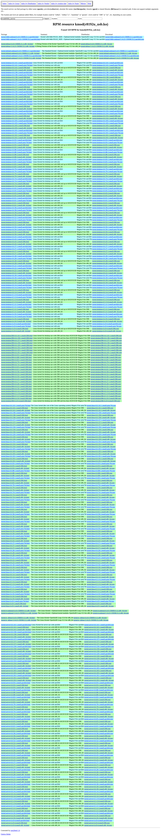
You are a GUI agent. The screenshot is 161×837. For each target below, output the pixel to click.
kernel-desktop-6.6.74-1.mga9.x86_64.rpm (107, 186)
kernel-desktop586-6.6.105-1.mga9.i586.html (17, 350)
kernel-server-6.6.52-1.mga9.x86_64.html (15, 745)
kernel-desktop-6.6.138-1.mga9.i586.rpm (106, 77)
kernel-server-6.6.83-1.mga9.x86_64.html (15, 702)
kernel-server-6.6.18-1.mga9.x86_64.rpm (98, 789)
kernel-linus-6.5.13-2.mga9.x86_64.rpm (100, 584)
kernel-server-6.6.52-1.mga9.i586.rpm (97, 743)
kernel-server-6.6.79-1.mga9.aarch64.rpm (98, 704)
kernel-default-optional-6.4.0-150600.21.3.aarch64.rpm (118, 51)
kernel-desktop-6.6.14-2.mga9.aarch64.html (16, 285)
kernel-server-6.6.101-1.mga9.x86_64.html (16, 680)
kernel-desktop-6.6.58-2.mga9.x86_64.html (16, 215)
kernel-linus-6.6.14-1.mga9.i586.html (14, 575)
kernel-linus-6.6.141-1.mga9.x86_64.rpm (101, 410)
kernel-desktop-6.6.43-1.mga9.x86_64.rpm (107, 244)
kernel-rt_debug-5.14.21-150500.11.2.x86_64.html (18, 620)
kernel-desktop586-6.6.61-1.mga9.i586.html (16, 369)
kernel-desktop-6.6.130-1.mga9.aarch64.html (16, 92)
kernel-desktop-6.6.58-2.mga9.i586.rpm (106, 213)
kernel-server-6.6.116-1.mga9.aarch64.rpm (99, 661)
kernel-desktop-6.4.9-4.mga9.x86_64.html (15, 331)
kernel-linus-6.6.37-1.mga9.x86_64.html (15, 548)
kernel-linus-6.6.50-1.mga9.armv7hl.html (15, 529)
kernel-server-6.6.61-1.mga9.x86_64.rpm (98, 731)
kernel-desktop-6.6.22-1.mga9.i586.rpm (106, 271)
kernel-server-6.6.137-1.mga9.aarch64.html (16, 639)
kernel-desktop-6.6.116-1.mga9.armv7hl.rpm (107, 113)
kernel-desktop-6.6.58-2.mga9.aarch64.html (16, 208)
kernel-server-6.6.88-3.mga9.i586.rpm (97, 692)
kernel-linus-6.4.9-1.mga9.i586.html (13, 604)
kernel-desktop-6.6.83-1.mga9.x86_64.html (16, 167)
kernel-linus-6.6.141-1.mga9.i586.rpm (100, 408)
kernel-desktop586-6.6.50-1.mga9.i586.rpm (106, 377)
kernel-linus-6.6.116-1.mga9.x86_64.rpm (101, 446)
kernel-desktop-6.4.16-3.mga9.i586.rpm (106, 319)
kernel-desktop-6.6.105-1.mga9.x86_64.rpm (107, 128)
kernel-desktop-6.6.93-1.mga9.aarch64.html (16, 140)
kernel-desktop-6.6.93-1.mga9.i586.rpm (106, 145)
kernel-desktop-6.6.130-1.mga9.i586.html (15, 97)
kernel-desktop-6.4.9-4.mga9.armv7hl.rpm (106, 326)
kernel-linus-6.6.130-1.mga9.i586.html (14, 430)
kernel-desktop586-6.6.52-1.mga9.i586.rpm (106, 374)
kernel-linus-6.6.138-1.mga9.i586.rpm (100, 415)
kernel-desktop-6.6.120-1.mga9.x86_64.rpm (107, 109)
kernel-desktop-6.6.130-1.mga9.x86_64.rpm (107, 99)
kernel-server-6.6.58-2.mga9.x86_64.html (15, 738)
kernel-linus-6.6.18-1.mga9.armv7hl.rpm (101, 565)
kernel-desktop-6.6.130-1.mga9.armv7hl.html (17, 94)
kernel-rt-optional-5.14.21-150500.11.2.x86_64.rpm (111, 613)
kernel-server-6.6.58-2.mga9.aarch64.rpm (98, 733)
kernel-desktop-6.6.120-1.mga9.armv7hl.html (17, 104)
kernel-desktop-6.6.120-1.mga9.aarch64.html (16, 101)
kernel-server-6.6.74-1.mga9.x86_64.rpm (98, 716)
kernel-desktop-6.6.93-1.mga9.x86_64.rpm (107, 147)
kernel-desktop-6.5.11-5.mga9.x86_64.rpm (107, 312)
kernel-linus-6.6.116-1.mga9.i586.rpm (100, 444)
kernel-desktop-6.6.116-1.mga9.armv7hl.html (16, 113)
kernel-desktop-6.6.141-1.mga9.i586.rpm (106, 68)
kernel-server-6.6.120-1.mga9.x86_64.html (16, 658)
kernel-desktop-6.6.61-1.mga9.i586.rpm (106, 203)
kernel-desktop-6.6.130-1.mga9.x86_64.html (16, 99)
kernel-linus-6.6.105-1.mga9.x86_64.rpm (101, 454)
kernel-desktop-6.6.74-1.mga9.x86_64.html (16, 186)
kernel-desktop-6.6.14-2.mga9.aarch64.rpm (107, 285)
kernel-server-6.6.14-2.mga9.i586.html (14, 794)
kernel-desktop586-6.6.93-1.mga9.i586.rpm (106, 355)
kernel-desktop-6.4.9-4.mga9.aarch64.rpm (106, 324)
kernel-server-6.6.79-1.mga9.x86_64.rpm (98, 709)
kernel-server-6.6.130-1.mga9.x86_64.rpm (99, 651)
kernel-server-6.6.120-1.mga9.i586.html (15, 656)
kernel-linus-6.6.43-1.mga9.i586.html (14, 538)
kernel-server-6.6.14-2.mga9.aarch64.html (15, 791)
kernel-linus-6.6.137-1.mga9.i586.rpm (100, 422)
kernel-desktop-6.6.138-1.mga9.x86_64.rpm (107, 80)
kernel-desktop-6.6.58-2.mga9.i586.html (15, 213)
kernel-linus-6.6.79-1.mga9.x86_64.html (15, 490)
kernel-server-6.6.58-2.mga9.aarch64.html (15, 733)
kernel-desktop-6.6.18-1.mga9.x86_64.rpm (107, 283)
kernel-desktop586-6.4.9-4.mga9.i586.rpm (105, 401)
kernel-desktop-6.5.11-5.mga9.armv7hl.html (16, 307)
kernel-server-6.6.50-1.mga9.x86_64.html (15, 753)
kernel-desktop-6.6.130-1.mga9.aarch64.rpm (107, 92)
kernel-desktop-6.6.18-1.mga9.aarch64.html (16, 275)
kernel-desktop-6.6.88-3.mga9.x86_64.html (16, 157)
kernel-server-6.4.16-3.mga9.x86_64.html (15, 818)
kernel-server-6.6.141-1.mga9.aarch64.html (16, 625)
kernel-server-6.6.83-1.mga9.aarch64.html (15, 697)
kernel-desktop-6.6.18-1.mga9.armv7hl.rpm (107, 278)
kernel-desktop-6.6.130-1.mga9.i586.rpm (106, 97)
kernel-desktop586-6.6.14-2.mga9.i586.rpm (106, 391)
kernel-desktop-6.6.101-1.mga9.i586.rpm (106, 135)
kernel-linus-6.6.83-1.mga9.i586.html (14, 480)
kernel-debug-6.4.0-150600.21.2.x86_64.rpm (96, 44)
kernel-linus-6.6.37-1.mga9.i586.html (14, 546)
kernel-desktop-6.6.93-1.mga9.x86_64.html (16, 147)
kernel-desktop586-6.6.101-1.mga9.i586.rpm (106, 352)
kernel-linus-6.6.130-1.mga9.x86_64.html (15, 432)
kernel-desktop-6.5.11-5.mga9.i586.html (15, 309)
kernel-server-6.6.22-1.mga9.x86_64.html (15, 782)
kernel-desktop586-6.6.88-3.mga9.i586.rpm (106, 357)
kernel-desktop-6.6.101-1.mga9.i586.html (15, 135)
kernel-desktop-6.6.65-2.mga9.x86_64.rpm (107, 196)
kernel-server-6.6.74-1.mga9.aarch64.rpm (98, 712)
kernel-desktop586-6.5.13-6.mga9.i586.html (16, 394)
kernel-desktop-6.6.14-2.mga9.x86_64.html (16, 292)
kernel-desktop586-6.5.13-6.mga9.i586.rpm (106, 394)
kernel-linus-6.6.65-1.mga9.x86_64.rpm (100, 504)
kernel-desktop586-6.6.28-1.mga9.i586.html (16, 384)
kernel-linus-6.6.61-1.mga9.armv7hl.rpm (101, 507)
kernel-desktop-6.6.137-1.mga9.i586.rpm (106, 87)
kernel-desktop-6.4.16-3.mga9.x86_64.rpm (107, 321)
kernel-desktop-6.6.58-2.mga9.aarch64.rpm (107, 208)
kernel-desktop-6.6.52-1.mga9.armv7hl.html (16, 220)
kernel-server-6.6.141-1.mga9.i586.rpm (97, 627)
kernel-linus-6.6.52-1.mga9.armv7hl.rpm (101, 521)
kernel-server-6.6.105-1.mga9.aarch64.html (16, 668)
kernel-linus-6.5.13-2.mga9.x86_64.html (15, 584)
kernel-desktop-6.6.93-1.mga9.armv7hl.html (16, 142)
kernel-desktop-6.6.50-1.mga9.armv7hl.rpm (107, 229)
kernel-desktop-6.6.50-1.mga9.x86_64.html (16, 234)
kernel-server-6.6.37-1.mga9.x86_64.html (15, 767)
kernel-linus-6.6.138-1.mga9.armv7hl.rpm (101, 413)
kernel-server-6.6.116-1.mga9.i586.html (15, 663)
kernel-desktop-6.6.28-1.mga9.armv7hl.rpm (107, 258)
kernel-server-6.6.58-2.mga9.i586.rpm (97, 736)
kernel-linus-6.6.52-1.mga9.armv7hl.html (15, 521)
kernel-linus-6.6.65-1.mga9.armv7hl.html (15, 500)
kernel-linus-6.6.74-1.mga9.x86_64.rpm (100, 497)
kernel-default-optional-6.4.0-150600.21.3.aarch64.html (20, 51)
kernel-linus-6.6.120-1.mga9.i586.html (14, 437)
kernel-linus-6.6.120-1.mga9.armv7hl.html (15, 434)
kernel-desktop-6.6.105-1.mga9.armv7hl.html (17, 123)
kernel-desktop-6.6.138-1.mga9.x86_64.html (16, 80)
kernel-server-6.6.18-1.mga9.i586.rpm (97, 787)
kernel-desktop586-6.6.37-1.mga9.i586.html (16, 381)
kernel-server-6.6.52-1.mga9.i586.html (14, 743)
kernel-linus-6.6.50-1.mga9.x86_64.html (15, 533)
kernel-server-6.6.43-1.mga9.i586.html (14, 758)
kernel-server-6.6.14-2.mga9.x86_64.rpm (98, 796)
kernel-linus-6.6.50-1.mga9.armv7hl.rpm (101, 529)
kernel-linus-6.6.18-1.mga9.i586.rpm (99, 567)
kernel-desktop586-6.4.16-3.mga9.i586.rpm (106, 398)
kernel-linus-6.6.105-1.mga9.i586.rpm (100, 451)
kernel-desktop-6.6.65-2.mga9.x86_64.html (16, 196)
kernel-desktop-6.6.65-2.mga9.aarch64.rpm (107, 188)
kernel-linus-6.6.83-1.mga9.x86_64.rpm (100, 483)
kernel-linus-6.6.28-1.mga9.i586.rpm (99, 553)
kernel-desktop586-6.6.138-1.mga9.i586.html (17, 338)
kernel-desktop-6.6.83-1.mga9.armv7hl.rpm (107, 162)
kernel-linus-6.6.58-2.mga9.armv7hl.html (15, 514)
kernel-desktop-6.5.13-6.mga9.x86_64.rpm (107, 302)
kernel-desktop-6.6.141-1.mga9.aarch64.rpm (107, 63)
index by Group (13, 4)
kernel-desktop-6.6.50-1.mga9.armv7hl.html (16, 229)
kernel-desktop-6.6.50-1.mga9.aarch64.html (16, 227)
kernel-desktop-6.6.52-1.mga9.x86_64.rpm (107, 225)
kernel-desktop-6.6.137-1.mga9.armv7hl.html (17, 84)
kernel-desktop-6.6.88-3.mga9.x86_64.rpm (107, 157)
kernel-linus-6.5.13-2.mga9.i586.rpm (99, 582)
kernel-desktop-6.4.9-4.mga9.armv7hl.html (16, 326)
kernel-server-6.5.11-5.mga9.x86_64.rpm (98, 811)
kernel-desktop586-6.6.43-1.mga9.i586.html (16, 379)
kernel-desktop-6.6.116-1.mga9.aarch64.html (16, 111)
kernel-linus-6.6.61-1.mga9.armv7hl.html (15, 507)
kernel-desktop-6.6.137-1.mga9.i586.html (15, 87)
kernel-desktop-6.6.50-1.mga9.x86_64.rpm (107, 234)
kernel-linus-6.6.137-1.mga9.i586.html (14, 422)
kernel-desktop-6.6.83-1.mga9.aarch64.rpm (107, 159)
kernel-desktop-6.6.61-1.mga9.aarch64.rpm (107, 198)
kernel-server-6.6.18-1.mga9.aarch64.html (15, 784)
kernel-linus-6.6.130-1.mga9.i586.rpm (100, 430)
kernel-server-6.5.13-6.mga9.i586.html (14, 801)
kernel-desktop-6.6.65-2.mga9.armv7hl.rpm (107, 191)
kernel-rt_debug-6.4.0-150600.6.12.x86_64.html (18, 618)
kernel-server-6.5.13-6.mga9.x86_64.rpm (98, 803)
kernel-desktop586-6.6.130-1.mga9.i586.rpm (106, 343)
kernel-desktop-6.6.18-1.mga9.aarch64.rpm (107, 275)
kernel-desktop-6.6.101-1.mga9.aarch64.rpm (107, 130)
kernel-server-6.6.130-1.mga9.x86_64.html (16, 651)
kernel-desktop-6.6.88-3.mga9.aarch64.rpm (107, 150)
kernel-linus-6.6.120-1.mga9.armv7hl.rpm (101, 434)
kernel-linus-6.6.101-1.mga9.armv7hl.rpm (101, 456)
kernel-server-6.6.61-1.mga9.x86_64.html (15, 731)
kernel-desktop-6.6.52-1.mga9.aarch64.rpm (107, 217)
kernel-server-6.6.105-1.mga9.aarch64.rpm (99, 668)
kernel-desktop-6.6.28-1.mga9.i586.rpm (106, 261)
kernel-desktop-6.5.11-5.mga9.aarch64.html (16, 304)
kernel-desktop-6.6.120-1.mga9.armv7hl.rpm (107, 104)
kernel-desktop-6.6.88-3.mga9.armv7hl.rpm (107, 152)
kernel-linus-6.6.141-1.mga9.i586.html (14, 408)
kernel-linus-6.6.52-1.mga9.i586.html (14, 524)
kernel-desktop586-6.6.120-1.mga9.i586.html (17, 345)
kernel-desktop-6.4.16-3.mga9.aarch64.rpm (107, 314)
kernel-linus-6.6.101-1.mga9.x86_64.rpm (101, 461)
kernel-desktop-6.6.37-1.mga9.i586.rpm (106, 251)
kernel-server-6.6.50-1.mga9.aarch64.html (15, 748)
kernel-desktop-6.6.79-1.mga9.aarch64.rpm (107, 169)
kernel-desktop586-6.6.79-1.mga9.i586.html (16, 362)
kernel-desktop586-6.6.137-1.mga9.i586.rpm (106, 340)
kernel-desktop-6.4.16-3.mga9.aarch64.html (16, 314)
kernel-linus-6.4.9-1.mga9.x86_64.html (14, 606)
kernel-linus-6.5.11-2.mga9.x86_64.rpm (100, 591)
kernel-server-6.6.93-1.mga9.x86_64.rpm (98, 687)
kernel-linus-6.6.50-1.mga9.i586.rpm (99, 531)
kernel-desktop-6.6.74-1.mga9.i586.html (15, 184)
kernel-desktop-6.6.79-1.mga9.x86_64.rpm (107, 176)
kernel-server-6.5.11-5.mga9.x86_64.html (15, 811)
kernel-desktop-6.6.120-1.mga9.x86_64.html (16, 109)
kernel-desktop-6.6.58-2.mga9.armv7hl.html (16, 210)
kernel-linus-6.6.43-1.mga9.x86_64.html (15, 541)
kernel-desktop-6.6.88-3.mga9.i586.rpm (106, 155)
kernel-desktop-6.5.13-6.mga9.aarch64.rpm (107, 295)
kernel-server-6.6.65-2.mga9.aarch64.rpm (98, 719)
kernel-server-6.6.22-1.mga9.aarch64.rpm (98, 777)
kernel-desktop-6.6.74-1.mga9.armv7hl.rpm (107, 181)
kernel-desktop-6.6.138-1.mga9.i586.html (15, 77)
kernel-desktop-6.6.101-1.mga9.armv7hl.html (17, 133)
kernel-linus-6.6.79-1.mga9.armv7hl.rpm (101, 485)
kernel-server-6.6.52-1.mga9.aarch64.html (15, 741)
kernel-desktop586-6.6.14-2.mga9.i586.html (16, 391)
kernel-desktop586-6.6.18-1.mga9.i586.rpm (106, 389)
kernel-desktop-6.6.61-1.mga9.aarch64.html (16, 198)
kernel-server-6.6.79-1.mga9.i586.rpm (97, 707)
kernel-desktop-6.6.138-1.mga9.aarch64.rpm (107, 72)
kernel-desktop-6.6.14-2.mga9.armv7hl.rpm (107, 287)
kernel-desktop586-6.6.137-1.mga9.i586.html (17, 340)
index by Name (73, 4)
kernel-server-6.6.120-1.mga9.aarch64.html (16, 654)
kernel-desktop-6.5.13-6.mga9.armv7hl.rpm (107, 297)
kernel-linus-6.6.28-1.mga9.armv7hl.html (15, 550)
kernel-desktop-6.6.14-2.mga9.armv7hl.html (16, 287)
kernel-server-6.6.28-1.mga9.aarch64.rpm (98, 770)
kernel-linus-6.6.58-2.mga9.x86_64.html (15, 519)
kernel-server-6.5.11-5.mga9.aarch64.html (15, 806)
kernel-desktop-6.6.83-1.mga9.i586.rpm (106, 164)
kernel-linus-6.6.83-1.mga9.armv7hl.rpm (101, 478)
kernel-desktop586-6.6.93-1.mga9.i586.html (16, 355)
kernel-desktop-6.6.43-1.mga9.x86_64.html (16, 244)
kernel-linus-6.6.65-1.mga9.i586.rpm (99, 502)
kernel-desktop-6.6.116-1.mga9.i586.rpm (106, 116)
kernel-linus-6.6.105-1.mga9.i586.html (14, 451)
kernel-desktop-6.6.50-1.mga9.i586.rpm (106, 232)
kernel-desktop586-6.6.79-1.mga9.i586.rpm (106, 362)
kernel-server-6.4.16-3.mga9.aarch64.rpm (98, 813)
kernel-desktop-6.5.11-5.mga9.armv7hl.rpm (107, 307)
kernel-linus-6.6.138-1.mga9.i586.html (14, 415)
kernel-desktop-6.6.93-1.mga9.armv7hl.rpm (107, 142)
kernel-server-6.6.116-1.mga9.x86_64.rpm (98, 666)
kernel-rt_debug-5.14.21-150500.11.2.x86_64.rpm (90, 620)
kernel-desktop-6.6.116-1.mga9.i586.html (15, 116)
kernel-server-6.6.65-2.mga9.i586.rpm (97, 721)
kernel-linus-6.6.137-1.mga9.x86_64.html (15, 425)
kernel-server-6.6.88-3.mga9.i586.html (14, 692)
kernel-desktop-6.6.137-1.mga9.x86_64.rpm (107, 89)
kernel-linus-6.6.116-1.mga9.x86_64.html (15, 446)
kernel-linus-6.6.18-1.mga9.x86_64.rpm (100, 570)
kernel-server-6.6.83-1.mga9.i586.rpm (97, 700)
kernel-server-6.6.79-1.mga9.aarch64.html (15, 704)
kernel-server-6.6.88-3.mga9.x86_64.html (15, 695)
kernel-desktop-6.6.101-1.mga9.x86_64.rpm (107, 138)
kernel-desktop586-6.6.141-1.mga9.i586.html (17, 336)
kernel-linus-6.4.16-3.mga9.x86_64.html (15, 599)
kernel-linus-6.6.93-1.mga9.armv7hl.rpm (101, 463)
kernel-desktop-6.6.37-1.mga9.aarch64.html (16, 246)
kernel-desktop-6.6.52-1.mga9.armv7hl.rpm (107, 220)
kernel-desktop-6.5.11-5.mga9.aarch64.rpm (107, 304)
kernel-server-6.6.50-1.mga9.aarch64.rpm (98, 748)
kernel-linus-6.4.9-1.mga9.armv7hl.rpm (100, 601)
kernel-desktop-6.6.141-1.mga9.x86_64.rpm (107, 70)
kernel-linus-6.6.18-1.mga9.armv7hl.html (15, 565)
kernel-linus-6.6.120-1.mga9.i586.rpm (100, 437)
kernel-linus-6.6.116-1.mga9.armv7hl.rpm (101, 442)
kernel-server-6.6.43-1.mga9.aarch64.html (15, 755)
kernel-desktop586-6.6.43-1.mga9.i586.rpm (106, 379)
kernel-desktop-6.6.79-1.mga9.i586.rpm (106, 174)
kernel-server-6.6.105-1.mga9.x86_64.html (16, 673)
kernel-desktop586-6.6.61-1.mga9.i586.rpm (106, 369)
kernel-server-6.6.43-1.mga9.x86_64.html (15, 760)
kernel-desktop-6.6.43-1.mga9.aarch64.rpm (107, 237)
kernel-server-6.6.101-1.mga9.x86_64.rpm (99, 680)
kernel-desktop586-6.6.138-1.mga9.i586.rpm (106, 338)
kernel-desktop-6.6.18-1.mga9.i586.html (15, 280)
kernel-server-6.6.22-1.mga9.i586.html (14, 779)
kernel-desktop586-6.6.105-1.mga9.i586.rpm (106, 350)
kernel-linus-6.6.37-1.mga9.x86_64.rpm (100, 548)
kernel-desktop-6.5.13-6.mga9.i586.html (15, 300)
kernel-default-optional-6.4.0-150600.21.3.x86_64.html (20, 53)
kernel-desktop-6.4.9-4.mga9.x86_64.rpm (106, 331)
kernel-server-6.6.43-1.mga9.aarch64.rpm (98, 755)
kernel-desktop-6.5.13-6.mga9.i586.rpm (106, 300)
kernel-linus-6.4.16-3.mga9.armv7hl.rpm (101, 594)
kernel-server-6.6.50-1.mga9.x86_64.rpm (98, 753)
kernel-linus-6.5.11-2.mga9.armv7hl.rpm (101, 587)
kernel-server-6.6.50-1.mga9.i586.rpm (97, 750)
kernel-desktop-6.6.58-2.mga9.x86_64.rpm (107, 215)
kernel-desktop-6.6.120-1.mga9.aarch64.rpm (107, 101)
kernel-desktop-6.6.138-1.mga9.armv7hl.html (17, 75)
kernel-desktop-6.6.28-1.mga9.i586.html (15, 261)
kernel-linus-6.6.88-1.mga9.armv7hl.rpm (101, 471)
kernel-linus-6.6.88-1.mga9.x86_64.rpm (100, 475)
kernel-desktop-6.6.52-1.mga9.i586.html (15, 222)
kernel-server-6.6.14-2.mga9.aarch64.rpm (98, 791)
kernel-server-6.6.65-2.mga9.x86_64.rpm (98, 724)
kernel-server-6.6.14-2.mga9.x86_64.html (15, 796)
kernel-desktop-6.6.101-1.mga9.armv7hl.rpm (107, 133)
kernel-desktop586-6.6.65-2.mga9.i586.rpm (106, 367)
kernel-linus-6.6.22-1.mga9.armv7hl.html (15, 558)
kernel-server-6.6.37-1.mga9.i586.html (14, 765)
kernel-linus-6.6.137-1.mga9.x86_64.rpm (101, 425)
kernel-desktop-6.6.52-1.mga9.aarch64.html (16, 217)
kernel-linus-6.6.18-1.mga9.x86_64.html (15, 570)
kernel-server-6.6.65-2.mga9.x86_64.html (15, 724)
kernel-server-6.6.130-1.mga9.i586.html (15, 649)
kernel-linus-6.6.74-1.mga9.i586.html (14, 495)
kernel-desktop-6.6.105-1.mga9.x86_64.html (16, 128)
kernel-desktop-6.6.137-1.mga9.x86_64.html (16, 89)
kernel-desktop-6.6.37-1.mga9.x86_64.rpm (107, 254)
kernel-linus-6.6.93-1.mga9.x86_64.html (15, 468)
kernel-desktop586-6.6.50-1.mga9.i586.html (16, 377)
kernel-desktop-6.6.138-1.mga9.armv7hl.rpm (107, 75)
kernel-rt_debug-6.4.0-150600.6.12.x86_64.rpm (90, 618)
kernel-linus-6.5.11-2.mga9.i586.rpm (99, 589)
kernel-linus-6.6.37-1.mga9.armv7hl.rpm (101, 543)
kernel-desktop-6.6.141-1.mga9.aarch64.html (16, 63)
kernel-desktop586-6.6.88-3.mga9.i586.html (16, 357)
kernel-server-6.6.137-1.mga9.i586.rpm (97, 642)
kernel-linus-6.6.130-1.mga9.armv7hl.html (15, 427)
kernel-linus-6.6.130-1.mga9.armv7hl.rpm (101, 427)
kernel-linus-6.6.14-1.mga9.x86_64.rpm (100, 577)
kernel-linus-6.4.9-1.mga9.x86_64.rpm (100, 606)
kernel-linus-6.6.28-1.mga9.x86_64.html (15, 555)
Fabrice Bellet (6, 834)
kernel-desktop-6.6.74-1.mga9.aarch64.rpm (107, 179)
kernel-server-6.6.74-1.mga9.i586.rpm (97, 714)
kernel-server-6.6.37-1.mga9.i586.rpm (97, 765)
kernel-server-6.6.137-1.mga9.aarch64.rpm (99, 639)
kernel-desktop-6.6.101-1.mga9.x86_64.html (16, 138)
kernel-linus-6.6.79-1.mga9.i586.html (14, 488)
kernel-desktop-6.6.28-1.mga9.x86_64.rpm (107, 263)
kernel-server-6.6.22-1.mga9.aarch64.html (15, 777)
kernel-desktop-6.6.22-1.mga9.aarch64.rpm (107, 266)
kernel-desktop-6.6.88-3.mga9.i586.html (15, 155)
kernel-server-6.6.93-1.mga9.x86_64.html (15, 687)
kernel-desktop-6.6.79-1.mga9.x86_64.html (16, 176)
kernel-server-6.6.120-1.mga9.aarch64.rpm (99, 654)
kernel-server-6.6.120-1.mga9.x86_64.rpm (99, 658)
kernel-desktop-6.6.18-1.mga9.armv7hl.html (16, 278)
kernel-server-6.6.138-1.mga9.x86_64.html (16, 637)
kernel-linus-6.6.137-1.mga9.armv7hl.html (15, 420)
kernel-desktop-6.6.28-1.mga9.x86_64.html (16, 263)
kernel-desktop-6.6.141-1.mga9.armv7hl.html (17, 65)
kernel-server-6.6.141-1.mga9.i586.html (15, 627)
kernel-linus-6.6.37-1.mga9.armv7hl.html (15, 543)
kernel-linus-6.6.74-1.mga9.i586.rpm (99, 495)
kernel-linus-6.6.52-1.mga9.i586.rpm (99, 524)
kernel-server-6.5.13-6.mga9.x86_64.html (15, 803)
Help (89, 4)
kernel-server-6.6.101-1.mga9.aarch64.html (16, 675)
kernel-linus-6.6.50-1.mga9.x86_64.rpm (100, 533)
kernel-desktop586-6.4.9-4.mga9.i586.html (16, 401)
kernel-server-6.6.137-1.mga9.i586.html (15, 642)
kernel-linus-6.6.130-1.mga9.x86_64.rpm (101, 432)
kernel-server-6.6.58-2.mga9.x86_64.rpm (98, 738)
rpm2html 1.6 (15, 830)
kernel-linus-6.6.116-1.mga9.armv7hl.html (15, 442)
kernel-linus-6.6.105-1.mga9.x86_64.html (15, 454)
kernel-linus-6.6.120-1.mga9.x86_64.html (15, 439)
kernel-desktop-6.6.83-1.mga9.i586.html (15, 164)
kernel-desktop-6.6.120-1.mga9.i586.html (15, 106)
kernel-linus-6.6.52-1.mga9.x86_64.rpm (100, 526)
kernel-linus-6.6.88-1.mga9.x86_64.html (15, 475)
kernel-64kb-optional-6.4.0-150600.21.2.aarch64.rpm (123, 37)
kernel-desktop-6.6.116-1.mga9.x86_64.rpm (107, 118)
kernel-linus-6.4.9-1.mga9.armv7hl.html (15, 601)
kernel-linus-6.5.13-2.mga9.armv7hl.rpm (101, 579)
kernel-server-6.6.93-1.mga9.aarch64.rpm (98, 683)
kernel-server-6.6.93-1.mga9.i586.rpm (97, 685)
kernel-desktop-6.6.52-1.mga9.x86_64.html (16, 225)
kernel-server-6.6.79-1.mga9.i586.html (14, 707)
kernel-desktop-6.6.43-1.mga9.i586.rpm (106, 242)
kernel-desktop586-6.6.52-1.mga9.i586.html (16, 374)
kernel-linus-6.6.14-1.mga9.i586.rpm (99, 575)
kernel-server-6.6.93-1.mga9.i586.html (14, 685)
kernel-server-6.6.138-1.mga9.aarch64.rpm (99, 632)
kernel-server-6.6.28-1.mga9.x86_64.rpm (98, 774)
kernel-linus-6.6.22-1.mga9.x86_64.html (15, 562)
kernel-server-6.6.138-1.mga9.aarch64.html (16, 632)
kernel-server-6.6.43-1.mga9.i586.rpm (97, 758)
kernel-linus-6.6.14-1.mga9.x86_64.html (15, 577)
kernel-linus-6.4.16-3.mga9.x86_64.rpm (100, 599)
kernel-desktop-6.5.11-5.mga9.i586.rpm (106, 309)
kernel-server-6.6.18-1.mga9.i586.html (14, 787)
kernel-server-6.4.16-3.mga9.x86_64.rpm (98, 818)
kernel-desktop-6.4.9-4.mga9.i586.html (14, 329)
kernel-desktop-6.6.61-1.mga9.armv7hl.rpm (107, 200)
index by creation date (58, 4)
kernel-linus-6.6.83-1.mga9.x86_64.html (15, 483)
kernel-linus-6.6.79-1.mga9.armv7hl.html (15, 485)
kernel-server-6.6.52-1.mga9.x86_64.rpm (98, 745)
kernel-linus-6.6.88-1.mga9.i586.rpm (99, 473)
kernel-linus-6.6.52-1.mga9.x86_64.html (15, 526)
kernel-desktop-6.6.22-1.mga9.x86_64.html (16, 273)
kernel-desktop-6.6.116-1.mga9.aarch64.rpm (107, 111)
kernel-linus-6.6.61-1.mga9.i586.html (14, 509)
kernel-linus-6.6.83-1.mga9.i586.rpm (99, 480)
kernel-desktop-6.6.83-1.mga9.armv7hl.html (16, 162)
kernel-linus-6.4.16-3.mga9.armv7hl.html (15, 594)
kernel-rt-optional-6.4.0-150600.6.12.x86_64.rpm (110, 611)
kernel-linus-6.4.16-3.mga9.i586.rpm (99, 596)
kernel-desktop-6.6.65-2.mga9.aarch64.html (16, 188)
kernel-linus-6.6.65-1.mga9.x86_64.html (15, 504)
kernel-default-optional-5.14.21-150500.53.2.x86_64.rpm (119, 58)
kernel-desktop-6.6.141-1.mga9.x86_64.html (16, 70)
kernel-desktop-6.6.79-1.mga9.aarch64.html (16, 169)
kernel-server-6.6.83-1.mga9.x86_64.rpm (98, 702)
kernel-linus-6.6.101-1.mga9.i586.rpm (100, 459)
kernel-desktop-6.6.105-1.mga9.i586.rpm (106, 126)
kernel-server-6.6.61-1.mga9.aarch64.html (15, 726)
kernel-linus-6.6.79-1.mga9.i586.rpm (99, 488)
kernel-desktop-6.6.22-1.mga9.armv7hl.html (16, 268)
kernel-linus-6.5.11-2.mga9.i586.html (14, 589)
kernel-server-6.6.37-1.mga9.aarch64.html (15, 762)
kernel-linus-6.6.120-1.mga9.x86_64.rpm (101, 439)
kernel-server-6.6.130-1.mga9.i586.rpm (97, 649)
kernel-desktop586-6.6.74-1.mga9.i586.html (16, 365)
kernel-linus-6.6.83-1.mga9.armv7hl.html (15, 478)
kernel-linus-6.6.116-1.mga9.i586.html (14, 444)
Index (5, 4)
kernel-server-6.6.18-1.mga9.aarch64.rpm (98, 784)
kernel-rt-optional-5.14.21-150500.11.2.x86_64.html (19, 613)
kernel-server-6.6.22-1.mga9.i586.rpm (97, 779)
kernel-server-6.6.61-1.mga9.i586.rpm (97, 729)
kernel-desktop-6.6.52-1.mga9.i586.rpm (106, 222)
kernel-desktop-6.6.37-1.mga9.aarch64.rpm (107, 246)
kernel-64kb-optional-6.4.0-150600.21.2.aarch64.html (19, 37)
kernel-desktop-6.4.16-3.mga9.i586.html (15, 319)
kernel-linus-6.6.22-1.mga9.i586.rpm (99, 560)
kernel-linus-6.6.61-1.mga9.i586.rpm (99, 509)
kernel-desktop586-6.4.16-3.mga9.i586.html (16, 398)
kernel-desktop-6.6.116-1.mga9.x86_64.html (16, 118)
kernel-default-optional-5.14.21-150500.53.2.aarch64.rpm (119, 56)
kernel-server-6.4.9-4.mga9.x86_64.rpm (98, 825)
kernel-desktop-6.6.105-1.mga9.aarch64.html (16, 121)
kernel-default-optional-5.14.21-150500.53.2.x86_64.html (21, 58)
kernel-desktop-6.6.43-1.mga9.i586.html (15, 242)
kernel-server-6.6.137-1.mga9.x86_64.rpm (99, 644)
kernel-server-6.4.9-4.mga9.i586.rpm (97, 823)
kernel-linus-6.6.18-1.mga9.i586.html (14, 567)
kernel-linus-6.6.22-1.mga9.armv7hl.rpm (101, 558)
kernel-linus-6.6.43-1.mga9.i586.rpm (99, 538)
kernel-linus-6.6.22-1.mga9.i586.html (14, 560)
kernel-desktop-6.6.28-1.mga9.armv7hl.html (16, 258)
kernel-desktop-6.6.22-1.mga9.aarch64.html (16, 266)
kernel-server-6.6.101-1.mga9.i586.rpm (97, 678)
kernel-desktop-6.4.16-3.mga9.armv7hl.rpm (107, 316)
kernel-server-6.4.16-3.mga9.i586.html (14, 816)
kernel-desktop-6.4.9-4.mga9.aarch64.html (16, 324)
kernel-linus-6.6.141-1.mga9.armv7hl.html (15, 405)
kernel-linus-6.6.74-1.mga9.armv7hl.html (15, 492)
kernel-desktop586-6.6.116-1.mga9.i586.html (16, 348)
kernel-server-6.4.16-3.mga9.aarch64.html (15, 813)
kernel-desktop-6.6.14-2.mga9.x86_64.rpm (107, 292)
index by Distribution (28, 4)
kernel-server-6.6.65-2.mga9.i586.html (14, 721)
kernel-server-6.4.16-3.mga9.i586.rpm (97, 816)
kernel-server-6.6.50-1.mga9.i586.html (14, 750)
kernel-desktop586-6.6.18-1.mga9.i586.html (16, 389)
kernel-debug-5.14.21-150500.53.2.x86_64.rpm (97, 46)
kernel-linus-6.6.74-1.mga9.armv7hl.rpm (101, 492)
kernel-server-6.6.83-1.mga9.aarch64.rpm (98, 697)
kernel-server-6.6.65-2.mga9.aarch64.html (15, 719)
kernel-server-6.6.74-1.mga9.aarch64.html (15, 712)
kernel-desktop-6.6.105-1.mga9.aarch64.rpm (107, 121)
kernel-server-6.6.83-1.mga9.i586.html (14, 700)
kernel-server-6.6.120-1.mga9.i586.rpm (97, 656)
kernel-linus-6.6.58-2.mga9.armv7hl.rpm (101, 514)
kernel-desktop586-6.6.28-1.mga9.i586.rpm (106, 384)
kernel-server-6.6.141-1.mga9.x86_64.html (16, 629)
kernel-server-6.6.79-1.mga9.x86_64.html (15, 709)
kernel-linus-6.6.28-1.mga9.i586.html (14, 553)
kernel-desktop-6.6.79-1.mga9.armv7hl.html (16, 171)
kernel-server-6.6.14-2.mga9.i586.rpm (97, 794)
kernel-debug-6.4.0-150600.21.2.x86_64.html (17, 44)
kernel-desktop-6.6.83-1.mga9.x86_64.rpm (107, 167)
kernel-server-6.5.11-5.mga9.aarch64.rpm (98, 806)
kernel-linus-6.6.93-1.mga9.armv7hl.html (15, 463)
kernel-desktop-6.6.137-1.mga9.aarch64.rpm (107, 82)
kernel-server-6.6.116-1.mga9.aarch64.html (16, 661)
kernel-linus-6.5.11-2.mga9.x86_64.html (15, 591)
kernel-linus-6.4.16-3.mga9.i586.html (14, 596)
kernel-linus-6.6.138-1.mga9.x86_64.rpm (101, 417)
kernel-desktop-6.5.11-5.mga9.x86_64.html (16, 312)
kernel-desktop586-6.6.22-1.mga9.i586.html (16, 386)
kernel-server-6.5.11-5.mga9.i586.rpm (97, 808)
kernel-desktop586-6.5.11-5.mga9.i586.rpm (106, 396)
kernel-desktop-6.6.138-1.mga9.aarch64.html (16, 72)
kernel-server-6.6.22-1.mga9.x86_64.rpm (98, 782)
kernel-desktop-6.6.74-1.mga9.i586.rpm (106, 184)
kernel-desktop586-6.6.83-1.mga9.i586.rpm (106, 360)
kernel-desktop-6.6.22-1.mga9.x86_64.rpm (107, 273)
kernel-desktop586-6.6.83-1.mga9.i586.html (16, 360)
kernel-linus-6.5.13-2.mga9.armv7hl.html (15, 579)
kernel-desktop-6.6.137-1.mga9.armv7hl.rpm (107, 84)
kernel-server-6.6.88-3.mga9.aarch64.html (15, 690)
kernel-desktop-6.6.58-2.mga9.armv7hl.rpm (107, 210)
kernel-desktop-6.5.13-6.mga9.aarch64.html (16, 295)
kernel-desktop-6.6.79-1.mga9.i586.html (15, 174)
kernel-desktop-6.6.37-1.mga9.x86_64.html (16, 254)
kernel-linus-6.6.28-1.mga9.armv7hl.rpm (101, 550)
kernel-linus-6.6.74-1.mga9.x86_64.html (15, 497)
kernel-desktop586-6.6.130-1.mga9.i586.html (17, 343)
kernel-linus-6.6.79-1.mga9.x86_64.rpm (100, 490)
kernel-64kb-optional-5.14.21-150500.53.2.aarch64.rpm (124, 39)
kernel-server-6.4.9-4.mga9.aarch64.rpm (98, 820)
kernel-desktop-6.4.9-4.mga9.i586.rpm (105, 329)
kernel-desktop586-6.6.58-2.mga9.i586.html (16, 372)
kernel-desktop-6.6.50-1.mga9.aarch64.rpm (107, 227)
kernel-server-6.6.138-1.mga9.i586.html (15, 634)
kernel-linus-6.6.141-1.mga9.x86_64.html (15, 410)
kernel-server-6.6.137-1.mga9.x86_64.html (16, 644)
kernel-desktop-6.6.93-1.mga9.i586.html (15, 145)
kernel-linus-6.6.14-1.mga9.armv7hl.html (15, 572)
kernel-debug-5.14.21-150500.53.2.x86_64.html (18, 46)
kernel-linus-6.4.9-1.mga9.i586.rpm (99, 604)
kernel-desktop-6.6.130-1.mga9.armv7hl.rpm (107, 94)
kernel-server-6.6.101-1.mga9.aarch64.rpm (99, 675)
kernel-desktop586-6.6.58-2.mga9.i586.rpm (106, 372)
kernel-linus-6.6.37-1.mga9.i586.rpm (99, 546)
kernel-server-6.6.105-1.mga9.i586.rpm (97, 671)
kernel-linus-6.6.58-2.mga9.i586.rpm (99, 517)
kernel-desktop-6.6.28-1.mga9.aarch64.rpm (107, 256)
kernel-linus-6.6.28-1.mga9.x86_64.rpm (100, 555)
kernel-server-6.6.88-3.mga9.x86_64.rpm (98, 695)
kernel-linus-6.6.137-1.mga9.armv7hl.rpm (101, 420)
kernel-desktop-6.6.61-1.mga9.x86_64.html (16, 205)
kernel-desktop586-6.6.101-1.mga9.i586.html (17, 352)
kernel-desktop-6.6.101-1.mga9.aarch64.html (16, 130)
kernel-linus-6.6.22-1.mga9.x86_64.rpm (100, 562)
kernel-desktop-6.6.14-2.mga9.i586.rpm (106, 290)
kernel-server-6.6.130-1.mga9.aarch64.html (16, 646)
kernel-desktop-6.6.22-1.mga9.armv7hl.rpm (107, 268)
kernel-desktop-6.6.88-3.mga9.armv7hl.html (16, 152)
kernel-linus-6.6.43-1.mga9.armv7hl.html (15, 536)
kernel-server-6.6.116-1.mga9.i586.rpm (97, 663)
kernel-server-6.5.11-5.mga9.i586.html (14, 808)
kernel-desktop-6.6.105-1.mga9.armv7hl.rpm (107, 123)
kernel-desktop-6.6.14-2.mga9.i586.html (15, 290)
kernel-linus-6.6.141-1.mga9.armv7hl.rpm (101, 405)
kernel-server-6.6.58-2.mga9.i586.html (14, 736)
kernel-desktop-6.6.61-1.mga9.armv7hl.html (16, 200)
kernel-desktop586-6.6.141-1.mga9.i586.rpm (106, 336)
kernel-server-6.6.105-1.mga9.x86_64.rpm (99, 673)
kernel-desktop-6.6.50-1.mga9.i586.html (15, 232)
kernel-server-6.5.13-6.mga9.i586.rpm (97, 801)
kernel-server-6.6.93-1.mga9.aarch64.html (15, 683)
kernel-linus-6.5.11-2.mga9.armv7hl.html (15, 587)
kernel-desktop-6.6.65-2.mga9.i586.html (15, 193)
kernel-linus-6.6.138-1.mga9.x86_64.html (15, 417)
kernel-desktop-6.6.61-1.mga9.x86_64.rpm (107, 205)
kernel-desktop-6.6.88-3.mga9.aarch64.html (16, 150)
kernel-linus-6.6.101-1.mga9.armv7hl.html (15, 456)
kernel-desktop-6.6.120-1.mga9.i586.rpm (106, 106)
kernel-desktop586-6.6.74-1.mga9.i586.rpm (106, 365)
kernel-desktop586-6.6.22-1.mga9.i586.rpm (106, 386)
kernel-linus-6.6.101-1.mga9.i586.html (14, 459)
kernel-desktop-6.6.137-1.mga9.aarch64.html (16, 82)
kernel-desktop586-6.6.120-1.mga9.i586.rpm (106, 345)
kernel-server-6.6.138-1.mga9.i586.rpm (97, 634)
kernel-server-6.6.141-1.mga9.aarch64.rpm (99, 625)
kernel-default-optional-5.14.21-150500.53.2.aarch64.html (21, 56)
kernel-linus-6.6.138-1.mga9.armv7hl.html (15, 413)
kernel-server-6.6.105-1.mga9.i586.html (15, 671)
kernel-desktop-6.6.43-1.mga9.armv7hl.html (16, 239)
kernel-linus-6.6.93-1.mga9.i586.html (14, 466)
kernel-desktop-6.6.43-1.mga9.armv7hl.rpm (107, 239)
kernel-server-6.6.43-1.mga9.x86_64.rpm (98, 760)
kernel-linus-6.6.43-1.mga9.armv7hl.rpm (101, 536)
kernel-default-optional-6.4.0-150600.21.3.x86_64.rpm (118, 53)
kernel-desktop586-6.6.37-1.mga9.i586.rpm (106, 381)
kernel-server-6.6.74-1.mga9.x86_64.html (15, 716)
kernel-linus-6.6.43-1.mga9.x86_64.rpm (100, 541)
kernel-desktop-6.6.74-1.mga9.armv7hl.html (16, 181)
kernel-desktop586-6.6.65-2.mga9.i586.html (16, 367)
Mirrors (83, 4)
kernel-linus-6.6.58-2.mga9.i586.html (14, 517)
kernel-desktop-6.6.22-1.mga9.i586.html (15, 271)
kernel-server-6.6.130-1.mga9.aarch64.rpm (99, 646)
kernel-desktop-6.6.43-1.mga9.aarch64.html (16, 237)
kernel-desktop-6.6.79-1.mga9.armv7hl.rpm (107, 171)
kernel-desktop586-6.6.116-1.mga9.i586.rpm (106, 348)
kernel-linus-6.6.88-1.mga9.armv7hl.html (15, 471)
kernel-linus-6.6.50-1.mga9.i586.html (14, 531)
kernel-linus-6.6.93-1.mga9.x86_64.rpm (100, 468)
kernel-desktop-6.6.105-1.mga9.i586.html (15, 126)
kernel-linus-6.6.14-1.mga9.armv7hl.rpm (101, 572)
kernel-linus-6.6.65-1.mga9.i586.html (14, 502)
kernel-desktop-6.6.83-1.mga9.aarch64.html (16, 159)
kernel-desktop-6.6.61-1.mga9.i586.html (15, 203)
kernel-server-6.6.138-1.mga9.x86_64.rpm (99, 637)
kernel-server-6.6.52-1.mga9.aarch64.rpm (98, 741)
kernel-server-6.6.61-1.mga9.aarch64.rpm (98, 726)
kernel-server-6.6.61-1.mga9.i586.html (14, 729)
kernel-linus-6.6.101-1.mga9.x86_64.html (15, 461)
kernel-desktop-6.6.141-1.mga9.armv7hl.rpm (107, 65)
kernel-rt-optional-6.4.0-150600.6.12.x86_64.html (18, 611)
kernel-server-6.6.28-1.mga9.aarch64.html (15, 770)
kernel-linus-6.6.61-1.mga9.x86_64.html (15, 512)
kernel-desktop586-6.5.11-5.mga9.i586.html (16, 396)
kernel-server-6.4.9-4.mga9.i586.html (14, 823)
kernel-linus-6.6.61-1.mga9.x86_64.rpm (100, 512)
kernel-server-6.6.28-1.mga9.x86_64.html (15, 774)
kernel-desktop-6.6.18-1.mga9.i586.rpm (106, 280)
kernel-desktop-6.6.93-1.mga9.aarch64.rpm (107, 140)
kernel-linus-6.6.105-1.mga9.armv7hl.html (15, 449)
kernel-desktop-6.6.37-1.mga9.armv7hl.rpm (107, 249)
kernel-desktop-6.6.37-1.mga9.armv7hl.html (16, 249)
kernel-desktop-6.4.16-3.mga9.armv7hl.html (16, 316)
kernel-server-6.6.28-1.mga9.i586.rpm (97, 772)
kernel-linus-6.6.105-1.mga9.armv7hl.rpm (101, 449)
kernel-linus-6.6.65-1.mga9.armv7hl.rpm (101, 500)
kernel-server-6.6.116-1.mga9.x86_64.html (16, 666)
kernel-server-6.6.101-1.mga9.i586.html (15, 678)
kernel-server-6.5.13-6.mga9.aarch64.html (15, 799)
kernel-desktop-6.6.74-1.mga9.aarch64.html (16, 179)
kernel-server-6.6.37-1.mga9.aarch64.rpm (98, 762)
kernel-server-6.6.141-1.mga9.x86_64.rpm (99, 629)
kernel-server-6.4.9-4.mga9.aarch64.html (15, 820)
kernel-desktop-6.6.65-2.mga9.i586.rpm (106, 193)
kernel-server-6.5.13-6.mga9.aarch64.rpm (98, 799)
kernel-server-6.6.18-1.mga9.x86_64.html (15, 789)
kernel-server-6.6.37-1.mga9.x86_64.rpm (98, 767)
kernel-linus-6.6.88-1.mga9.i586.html (14, 473)
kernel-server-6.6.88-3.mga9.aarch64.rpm (98, 690)
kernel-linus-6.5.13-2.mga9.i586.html (14, 582)
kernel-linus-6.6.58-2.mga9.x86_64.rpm (100, 519)
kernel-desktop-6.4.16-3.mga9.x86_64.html (16, 321)
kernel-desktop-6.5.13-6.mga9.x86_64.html (16, 302)
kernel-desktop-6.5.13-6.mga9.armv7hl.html (16, 297)
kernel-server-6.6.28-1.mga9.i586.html (14, 772)
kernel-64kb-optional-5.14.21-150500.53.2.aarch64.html (20, 39)
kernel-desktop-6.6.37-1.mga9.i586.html (15, 251)
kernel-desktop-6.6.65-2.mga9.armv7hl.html (16, 191)
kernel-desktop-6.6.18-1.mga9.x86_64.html (16, 283)
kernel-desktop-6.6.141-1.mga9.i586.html (15, 68)
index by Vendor (43, 4)
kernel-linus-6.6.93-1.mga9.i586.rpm (99, 466)
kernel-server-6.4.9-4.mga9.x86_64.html (15, 825)
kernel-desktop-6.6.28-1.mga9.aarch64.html (16, 256)
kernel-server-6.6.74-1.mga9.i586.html (14, 714)
